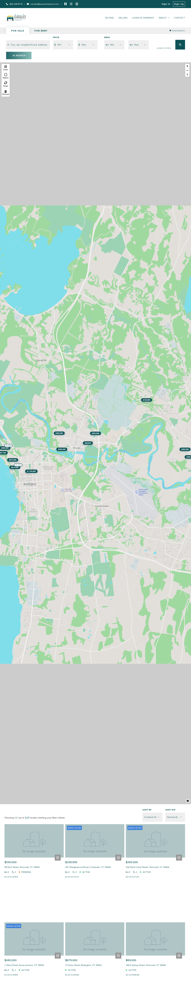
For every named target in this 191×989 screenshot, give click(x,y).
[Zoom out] (187, 70)
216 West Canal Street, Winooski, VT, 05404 (147, 867)
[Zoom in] (187, 66)
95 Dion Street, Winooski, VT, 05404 (22, 867)
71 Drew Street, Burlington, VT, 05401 (83, 965)
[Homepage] (16, 17)
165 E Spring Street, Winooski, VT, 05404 (146, 965)
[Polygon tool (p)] (5, 68)
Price (56, 37)
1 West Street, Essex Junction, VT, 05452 (24, 965)
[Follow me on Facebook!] (65, 4)
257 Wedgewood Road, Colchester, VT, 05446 (88, 867)
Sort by (147, 810)
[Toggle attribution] (188, 801)
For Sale (17, 30)
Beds (107, 37)
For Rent (41, 30)
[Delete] (5, 92)
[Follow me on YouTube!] (77, 4)
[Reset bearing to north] (187, 74)
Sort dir (170, 810)
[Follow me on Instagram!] (71, 4)
